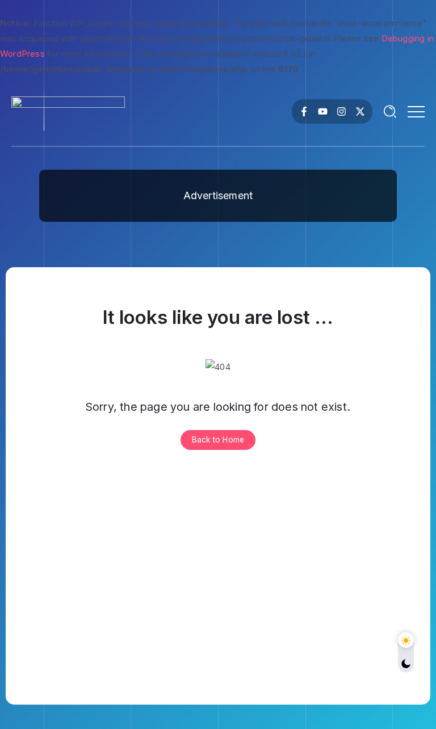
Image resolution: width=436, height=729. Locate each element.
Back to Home (218, 439)
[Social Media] (304, 111)
